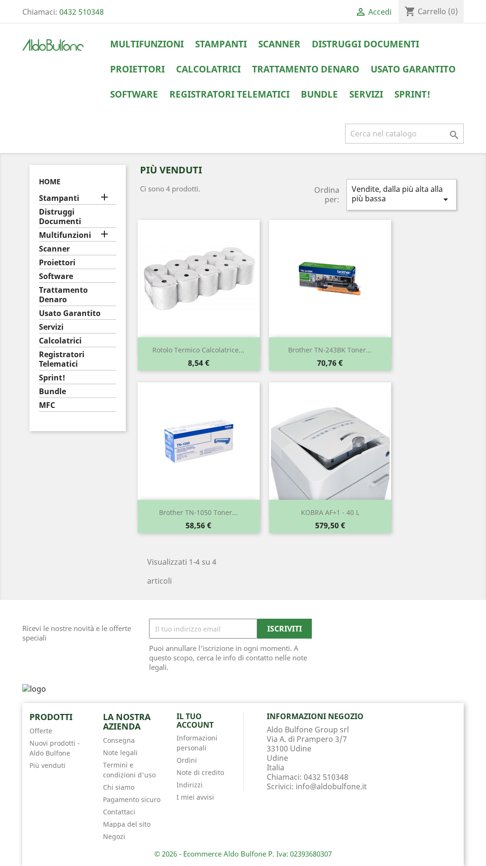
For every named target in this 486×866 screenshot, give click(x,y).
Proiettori (137, 69)
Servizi (366, 94)
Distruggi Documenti (365, 44)
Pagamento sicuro (131, 799)
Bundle (319, 94)
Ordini (187, 760)
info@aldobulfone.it (331, 786)
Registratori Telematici (229, 94)
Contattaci (119, 811)
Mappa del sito (126, 824)
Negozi (114, 836)
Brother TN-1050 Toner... (198, 512)
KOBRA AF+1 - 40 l (330, 512)
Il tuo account (195, 720)
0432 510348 (81, 12)
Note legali (120, 752)
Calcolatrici (208, 69)
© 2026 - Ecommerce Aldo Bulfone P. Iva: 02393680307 (243, 853)
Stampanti (221, 44)
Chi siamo (118, 787)
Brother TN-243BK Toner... (330, 349)
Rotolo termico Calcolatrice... (198, 349)
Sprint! (412, 94)
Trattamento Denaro (305, 69)
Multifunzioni (147, 44)
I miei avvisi (195, 797)
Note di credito (200, 772)
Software (134, 94)
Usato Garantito (413, 69)
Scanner (279, 44)
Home (49, 181)
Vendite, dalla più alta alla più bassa (401, 194)
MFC (47, 405)
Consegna (119, 740)
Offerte (40, 730)
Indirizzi (190, 784)
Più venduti (47, 765)
